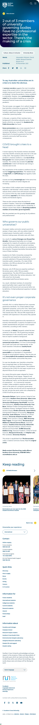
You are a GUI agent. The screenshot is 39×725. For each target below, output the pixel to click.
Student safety (7, 646)
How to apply (6, 573)
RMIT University (29, 418)
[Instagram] (9, 703)
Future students (7, 597)
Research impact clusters (10, 632)
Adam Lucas (32, 398)
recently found (26, 346)
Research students (8, 608)
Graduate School (7, 630)
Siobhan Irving (7, 430)
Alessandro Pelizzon (9, 396)
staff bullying (18, 173)
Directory (5, 571)
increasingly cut (19, 179)
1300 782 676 (6, 560)
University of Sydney (19, 434)
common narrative (10, 88)
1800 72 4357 (6, 551)
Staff (4, 616)
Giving (4, 581)
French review (30, 203)
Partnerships (6, 613)
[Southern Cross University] (8, 5)
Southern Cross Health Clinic (11, 635)
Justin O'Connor (15, 414)
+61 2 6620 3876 (7, 555)
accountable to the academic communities (19, 356)
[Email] (25, 68)
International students (9, 600)
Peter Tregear (7, 420)
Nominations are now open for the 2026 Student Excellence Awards (14, 509)
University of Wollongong (11, 402)
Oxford (15, 330)
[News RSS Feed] (21, 68)
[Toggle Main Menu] (35, 3)
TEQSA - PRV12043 (30, 714)
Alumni (5, 611)
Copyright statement (9, 688)
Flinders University (19, 410)
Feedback (5, 686)
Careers (5, 584)
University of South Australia (18, 416)
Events (5, 579)
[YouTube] (21, 703)
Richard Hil (30, 424)
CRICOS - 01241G (19, 714)
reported (13, 195)
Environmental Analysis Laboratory (13, 638)
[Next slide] (34, 471)
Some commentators (9, 128)
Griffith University (24, 428)
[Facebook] (9, 68)
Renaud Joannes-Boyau (17, 422)
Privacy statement (8, 689)
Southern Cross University (18, 398)
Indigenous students (9, 603)
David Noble (23, 402)
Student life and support (10, 643)
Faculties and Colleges (9, 627)
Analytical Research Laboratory (12, 640)
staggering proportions (15, 171)
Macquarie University (16, 432)
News (4, 576)
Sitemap (5, 691)
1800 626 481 (6, 547)
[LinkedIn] (17, 68)
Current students (7, 605)
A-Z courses (6, 587)
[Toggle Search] (31, 3)
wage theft (7, 173)
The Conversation (28, 438)
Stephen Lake (30, 432)
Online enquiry (7, 542)
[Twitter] (13, 68)
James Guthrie (30, 410)
